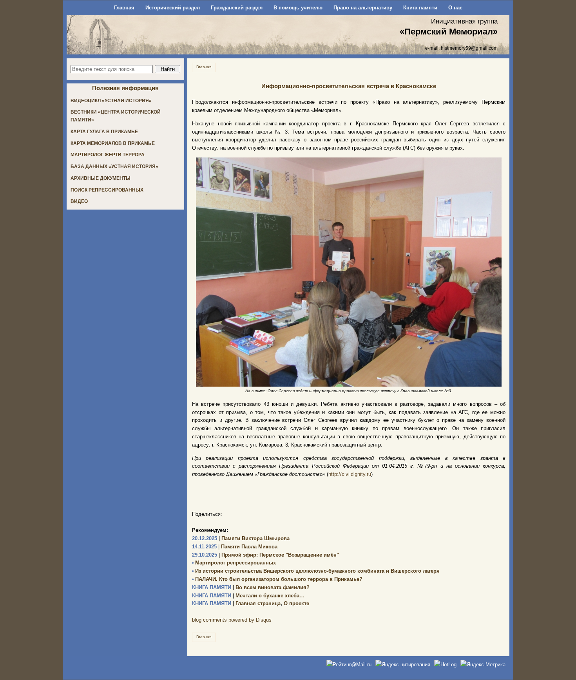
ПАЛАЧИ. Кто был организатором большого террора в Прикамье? (277, 579)
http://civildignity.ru (349, 474)
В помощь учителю (298, 8)
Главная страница (236, 603)
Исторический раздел (172, 8)
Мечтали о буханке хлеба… (248, 596)
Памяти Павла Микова (234, 547)
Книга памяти (420, 8)
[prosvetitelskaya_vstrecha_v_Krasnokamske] (348, 272)
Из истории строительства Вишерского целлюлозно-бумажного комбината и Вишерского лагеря (316, 571)
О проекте (296, 603)
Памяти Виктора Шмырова (241, 538)
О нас (455, 8)
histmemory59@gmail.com (469, 48)
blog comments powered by (232, 620)
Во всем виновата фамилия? (251, 587)
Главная (124, 8)
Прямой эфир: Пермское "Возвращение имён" (265, 555)
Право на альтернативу (362, 8)
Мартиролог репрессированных (234, 563)
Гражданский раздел (237, 8)
